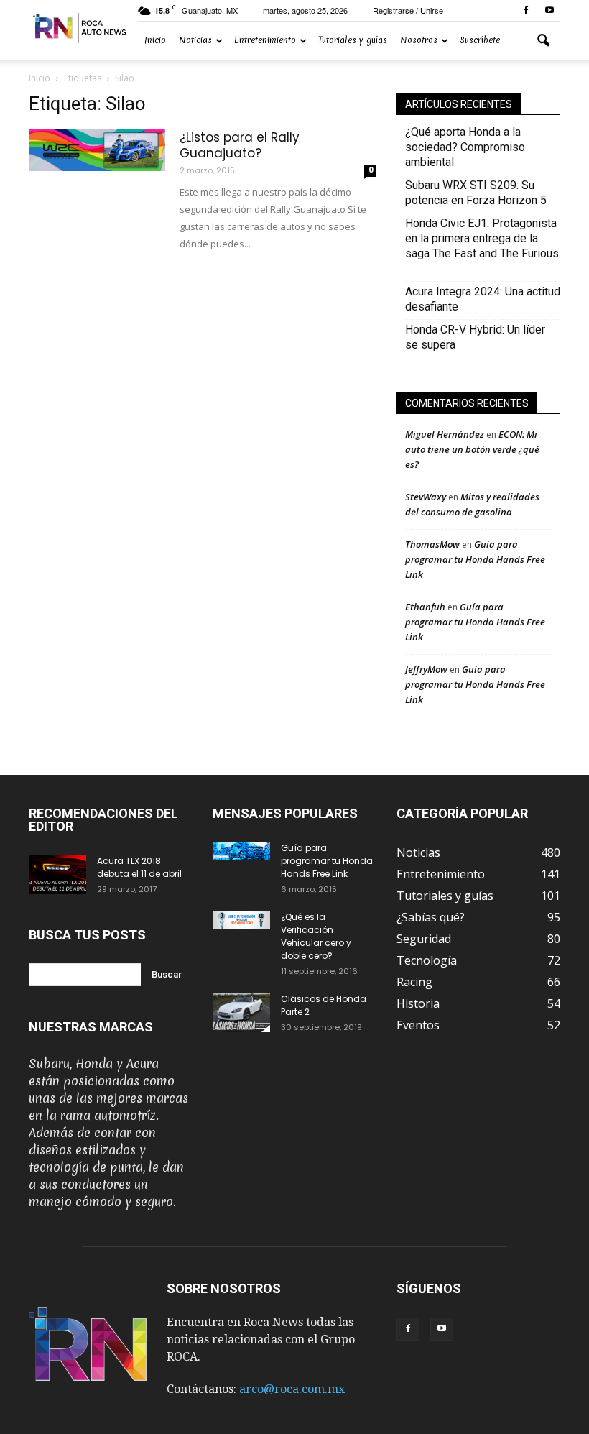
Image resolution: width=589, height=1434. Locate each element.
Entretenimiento (265, 40)
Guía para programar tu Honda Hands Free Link (475, 559)
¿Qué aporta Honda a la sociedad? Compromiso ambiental (465, 147)
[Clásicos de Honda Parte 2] (241, 1012)
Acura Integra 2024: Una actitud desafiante (482, 299)
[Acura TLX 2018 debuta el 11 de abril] (57, 874)
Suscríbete (480, 40)
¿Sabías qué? (430, 917)
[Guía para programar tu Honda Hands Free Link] (241, 851)
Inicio (155, 40)
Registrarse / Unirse (408, 10)
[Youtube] (549, 10)
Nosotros (418, 40)
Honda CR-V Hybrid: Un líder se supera (475, 337)
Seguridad (423, 939)
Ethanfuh (425, 606)
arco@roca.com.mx (292, 1389)
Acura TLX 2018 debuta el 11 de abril (139, 867)
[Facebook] (526, 10)
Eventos (418, 1025)
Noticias (195, 40)
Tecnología (426, 960)
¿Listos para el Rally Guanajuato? (240, 145)
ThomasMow (432, 544)
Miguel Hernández (444, 434)
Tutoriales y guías (352, 40)
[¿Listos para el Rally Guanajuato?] (97, 150)
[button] (543, 41)
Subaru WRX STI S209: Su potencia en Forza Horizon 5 (476, 192)
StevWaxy (425, 496)
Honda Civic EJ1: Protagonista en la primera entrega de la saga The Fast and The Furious (482, 245)
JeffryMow (426, 669)
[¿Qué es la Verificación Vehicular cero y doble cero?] (241, 920)
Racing (414, 982)
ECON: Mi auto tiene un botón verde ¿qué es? (472, 449)
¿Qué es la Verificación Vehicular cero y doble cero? (316, 936)
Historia (418, 1003)
